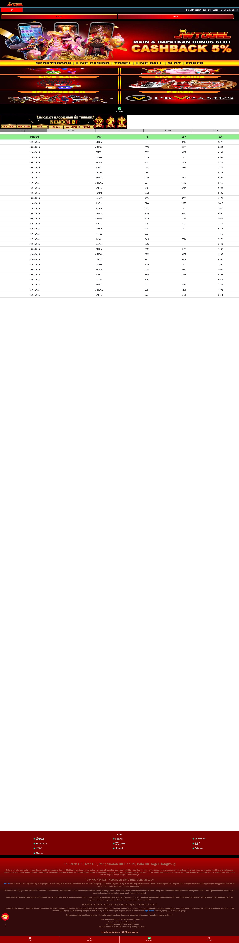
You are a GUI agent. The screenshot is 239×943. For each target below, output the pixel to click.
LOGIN (175, 17)
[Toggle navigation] (3, 4)
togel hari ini (149, 911)
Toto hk (7, 884)
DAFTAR (59, 17)
